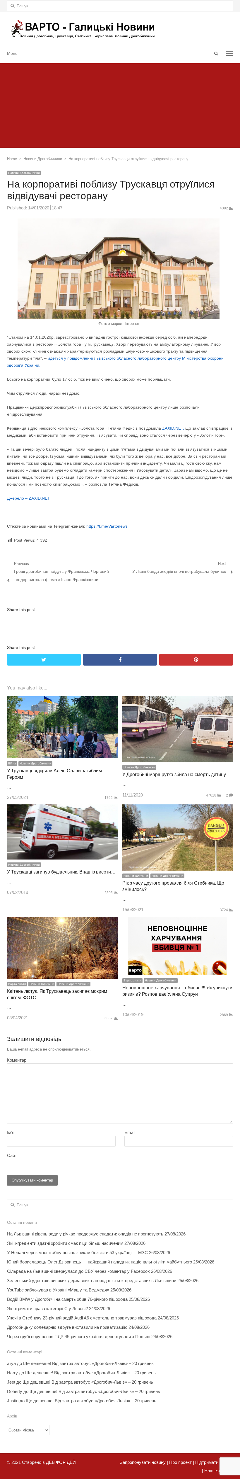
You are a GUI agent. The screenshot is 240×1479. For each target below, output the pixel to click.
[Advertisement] (120, 104)
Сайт (12, 1155)
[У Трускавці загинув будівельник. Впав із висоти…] (62, 808)
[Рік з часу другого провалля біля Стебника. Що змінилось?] (177, 808)
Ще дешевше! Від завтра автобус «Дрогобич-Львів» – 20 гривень (88, 1363)
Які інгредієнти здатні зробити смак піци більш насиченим (65, 1243)
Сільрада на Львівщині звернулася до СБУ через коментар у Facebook (78, 1271)
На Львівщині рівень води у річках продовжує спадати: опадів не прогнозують (85, 1233)
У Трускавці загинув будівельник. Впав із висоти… (61, 871)
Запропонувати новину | (144, 1462)
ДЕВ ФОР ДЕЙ (61, 1462)
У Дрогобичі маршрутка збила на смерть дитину (174, 774)
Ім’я (10, 1132)
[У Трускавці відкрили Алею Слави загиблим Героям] (62, 700)
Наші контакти (218, 1470)
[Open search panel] (216, 53)
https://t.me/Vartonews (107, 526)
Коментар (16, 1060)
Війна (12, 763)
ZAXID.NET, (173, 428)
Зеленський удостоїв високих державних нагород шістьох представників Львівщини (91, 1280)
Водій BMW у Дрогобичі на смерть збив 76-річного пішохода (67, 1299)
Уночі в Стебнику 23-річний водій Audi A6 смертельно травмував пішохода (82, 1317)
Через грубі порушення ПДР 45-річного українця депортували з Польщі (78, 1336)
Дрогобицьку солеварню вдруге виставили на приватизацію (67, 1327)
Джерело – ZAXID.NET (28, 498)
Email (129, 1132)
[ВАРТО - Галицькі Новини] (120, 29)
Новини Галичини (136, 875)
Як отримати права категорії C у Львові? (47, 1308)
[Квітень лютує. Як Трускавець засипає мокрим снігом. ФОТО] (62, 920)
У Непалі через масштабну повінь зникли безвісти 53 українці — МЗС (77, 1252)
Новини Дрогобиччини (24, 172)
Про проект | (181, 1462)
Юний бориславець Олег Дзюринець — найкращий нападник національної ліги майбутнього (99, 1261)
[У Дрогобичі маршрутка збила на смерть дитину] (177, 700)
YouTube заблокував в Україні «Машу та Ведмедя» (58, 1289)
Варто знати (17, 984)
